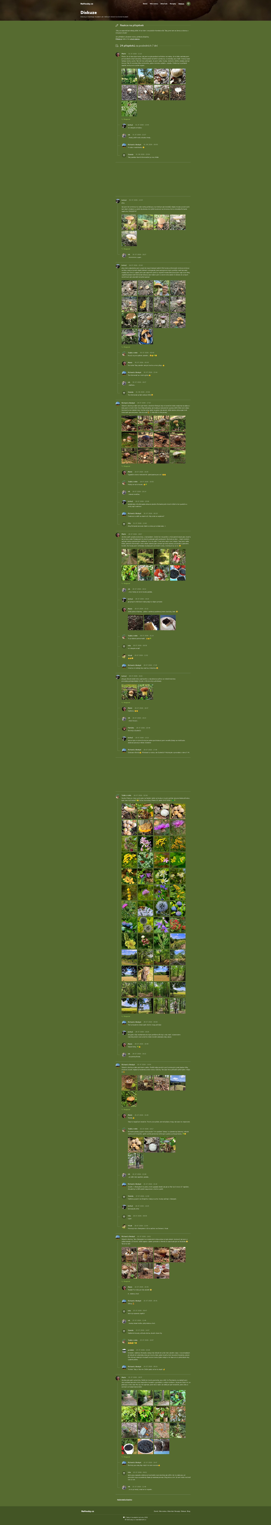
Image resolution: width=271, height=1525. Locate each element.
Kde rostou (154, 4)
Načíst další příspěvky (124, 1500)
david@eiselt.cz (141, 1520)
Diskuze (181, 4)
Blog (188, 1511)
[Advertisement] (96, 55)
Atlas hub (163, 4)
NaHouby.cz (86, 3)
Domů (145, 4)
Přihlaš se (119, 39)
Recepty (173, 4)
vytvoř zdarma (135, 39)
